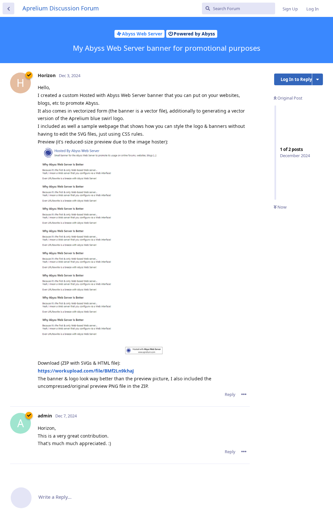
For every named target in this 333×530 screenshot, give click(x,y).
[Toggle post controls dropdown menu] (244, 394)
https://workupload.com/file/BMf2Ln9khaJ (86, 371)
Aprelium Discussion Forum (60, 8)
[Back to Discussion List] (8, 8)
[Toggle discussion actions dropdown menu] (317, 79)
